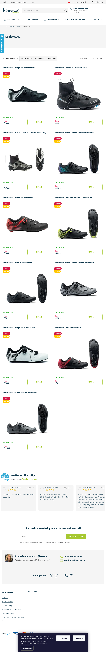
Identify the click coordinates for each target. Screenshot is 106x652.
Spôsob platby (7, 606)
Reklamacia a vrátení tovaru (12, 609)
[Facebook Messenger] (61, 575)
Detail (39, 122)
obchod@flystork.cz (74, 560)
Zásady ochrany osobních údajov (13, 619)
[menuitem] (11, 20)
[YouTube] (71, 575)
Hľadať (65, 10)
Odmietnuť (63, 638)
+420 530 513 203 (80, 9)
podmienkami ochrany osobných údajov (55, 542)
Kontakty (5, 598)
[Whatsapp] (66, 575)
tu (46, 643)
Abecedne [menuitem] (52, 58)
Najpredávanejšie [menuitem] (10, 58)
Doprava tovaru (7, 602)
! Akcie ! (4, 2)
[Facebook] (51, 575)
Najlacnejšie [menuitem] (26, 58)
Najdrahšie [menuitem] (40, 58)
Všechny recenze (29, 479)
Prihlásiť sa (76, 537)
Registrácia (99, 2)
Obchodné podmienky (19, 2)
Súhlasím (79, 638)
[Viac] (98, 20)
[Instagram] (56, 575)
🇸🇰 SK (70, 2)
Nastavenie (27, 648)
